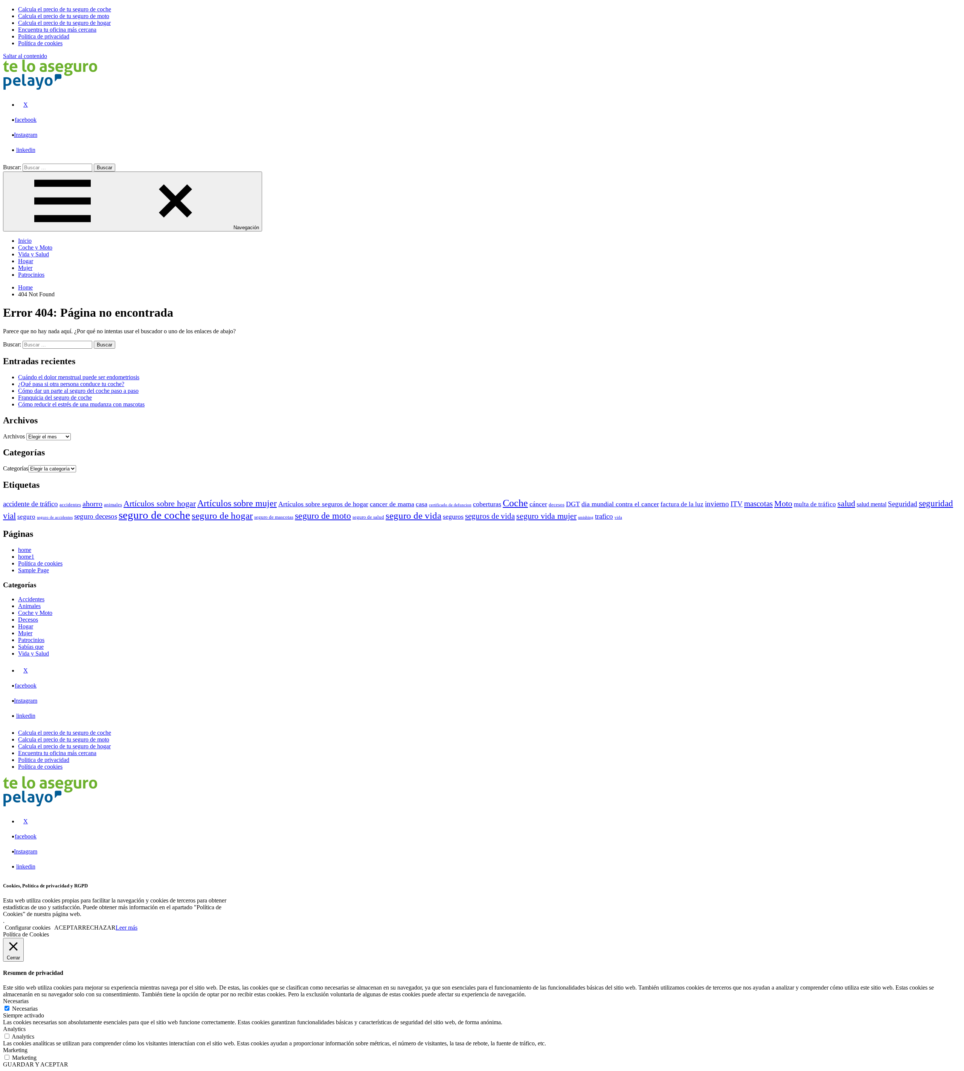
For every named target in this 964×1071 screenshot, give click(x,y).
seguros (453, 516)
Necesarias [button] (16, 1001)
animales (113, 504)
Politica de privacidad (43, 760)
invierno (717, 504)
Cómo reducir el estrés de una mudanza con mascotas (81, 404)
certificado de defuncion (450, 505)
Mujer (25, 268)
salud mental (871, 504)
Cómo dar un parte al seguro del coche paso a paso (78, 391)
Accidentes (31, 599)
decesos (556, 504)
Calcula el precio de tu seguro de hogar (64, 746)
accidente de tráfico (30, 504)
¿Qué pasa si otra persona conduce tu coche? (71, 384)
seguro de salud (368, 517)
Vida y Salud (33, 254)
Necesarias (25, 1008)
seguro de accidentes (55, 517)
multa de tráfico (815, 504)
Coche (515, 503)
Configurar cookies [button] (27, 927)
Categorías (15, 468)
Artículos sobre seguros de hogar (323, 504)
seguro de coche (154, 515)
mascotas (758, 503)
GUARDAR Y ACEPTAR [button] (35, 1064)
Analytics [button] (14, 1029)
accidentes (70, 504)
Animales (29, 606)
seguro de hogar (222, 515)
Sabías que (31, 647)
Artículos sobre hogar (160, 503)
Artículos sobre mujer (237, 503)
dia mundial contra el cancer (620, 504)
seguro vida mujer (546, 516)
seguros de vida (490, 516)
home (24, 550)
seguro (26, 516)
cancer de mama (392, 504)
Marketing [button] (15, 1050)
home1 (26, 556)
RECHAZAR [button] (99, 927)
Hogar (25, 261)
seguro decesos (95, 516)
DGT (573, 504)
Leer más (126, 927)
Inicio (25, 240)
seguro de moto (323, 516)
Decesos (28, 619)
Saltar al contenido (25, 56)
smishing (585, 517)
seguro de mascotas (273, 517)
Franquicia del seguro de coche (55, 397)
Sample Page (33, 570)
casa (421, 504)
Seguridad (902, 504)
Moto (783, 503)
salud (846, 503)
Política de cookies (40, 563)
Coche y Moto (35, 247)
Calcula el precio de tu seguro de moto (63, 739)
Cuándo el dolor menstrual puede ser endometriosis (78, 377)
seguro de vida (413, 515)
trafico (604, 516)
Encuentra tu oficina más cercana (57, 753)
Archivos (14, 436)
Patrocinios (31, 274)
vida (618, 517)
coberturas (487, 504)
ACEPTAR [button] (68, 927)
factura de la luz (681, 504)
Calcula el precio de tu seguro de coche (64, 732)
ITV (737, 504)
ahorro (92, 503)
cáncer (538, 504)
